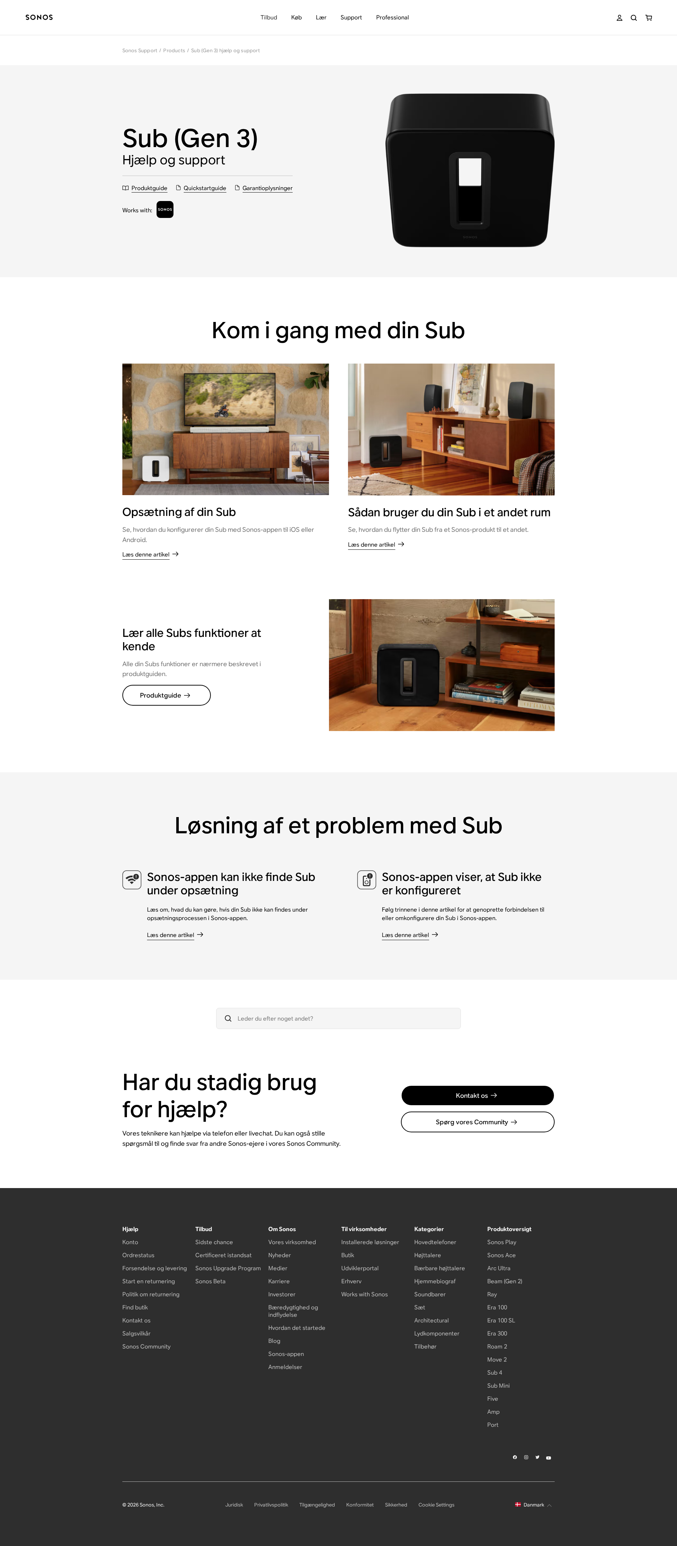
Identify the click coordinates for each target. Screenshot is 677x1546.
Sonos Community (146, 1346)
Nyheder (279, 1255)
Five (492, 1398)
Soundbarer (430, 1294)
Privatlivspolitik (271, 1505)
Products (174, 50)
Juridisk (234, 1505)
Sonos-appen (286, 1354)
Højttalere (427, 1255)
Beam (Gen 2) (504, 1281)
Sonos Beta (210, 1281)
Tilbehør (425, 1346)
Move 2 (497, 1359)
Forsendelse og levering (154, 1268)
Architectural (431, 1320)
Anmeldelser (285, 1367)
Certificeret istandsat (223, 1255)
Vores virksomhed (292, 1242)
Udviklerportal (360, 1268)
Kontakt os (472, 1095)
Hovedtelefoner (435, 1242)
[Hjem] (39, 17)
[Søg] (634, 18)
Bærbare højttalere (439, 1268)
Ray (492, 1294)
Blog (274, 1341)
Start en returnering (148, 1281)
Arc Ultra (499, 1268)
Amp (493, 1412)
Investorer (281, 1294)
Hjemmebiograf (435, 1281)
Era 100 (497, 1307)
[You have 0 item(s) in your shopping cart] (648, 18)
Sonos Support (140, 50)
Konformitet (360, 1505)
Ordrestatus (138, 1255)
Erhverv (351, 1281)
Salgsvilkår (136, 1333)
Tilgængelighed (317, 1505)
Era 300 (497, 1333)
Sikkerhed (396, 1505)
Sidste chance (214, 1242)
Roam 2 (497, 1346)
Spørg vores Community (472, 1122)
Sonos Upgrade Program (228, 1268)
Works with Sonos (364, 1294)
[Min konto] (619, 18)
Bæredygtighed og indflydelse (293, 1311)
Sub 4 (494, 1372)
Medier (277, 1268)
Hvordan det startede (296, 1328)
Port (493, 1425)
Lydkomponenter (436, 1333)
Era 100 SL (501, 1320)
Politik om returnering (150, 1294)
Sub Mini (498, 1385)
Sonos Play (501, 1242)
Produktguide (160, 695)
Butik (347, 1255)
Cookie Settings (437, 1505)
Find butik (135, 1307)
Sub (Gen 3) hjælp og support (225, 50)
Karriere (279, 1281)
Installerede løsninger (370, 1242)
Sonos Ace (501, 1255)
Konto (130, 1242)
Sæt (419, 1307)
